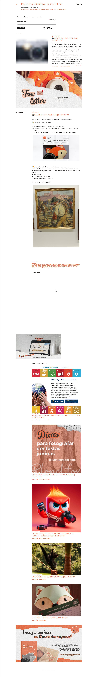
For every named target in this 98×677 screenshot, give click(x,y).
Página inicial (25, 9)
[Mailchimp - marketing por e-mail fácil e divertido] (48, 29)
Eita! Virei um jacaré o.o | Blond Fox (50, 618)
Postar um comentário (64, 66)
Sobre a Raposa (35, 9)
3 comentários (42, 620)
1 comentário (42, 579)
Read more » (79, 65)
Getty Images (45, 9)
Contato (60, 9)
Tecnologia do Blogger (50, 670)
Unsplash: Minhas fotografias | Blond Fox (53, 577)
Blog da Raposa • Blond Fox (41, 4)
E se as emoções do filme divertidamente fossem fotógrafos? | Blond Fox (53, 535)
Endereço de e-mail (22, 21)
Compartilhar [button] (55, 66)
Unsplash (53, 9)
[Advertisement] (28, 320)
